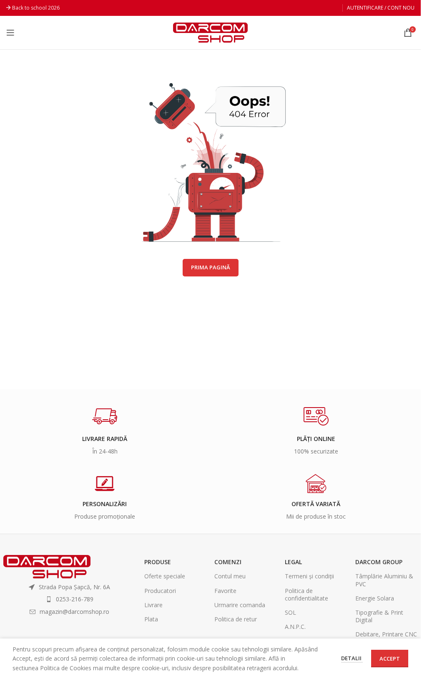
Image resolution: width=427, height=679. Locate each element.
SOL (290, 612)
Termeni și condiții (309, 576)
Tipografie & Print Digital (379, 616)
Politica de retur (235, 619)
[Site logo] (210, 32)
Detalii (352, 658)
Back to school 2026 (36, 7)
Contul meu (230, 576)
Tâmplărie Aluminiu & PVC (384, 580)
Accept (389, 658)
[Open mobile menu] (10, 32)
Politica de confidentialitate (306, 594)
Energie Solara (374, 598)
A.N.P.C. (295, 627)
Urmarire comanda (239, 605)
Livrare (153, 605)
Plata (151, 619)
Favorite (225, 591)
